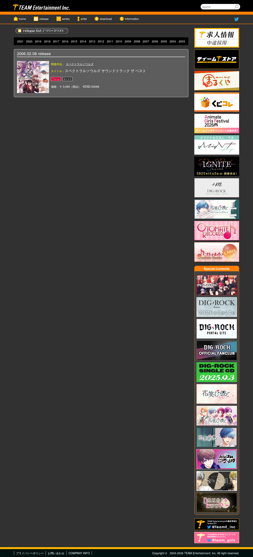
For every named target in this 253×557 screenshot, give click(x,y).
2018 (47, 41)
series (66, 19)
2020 (29, 41)
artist (84, 19)
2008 (137, 41)
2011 (110, 41)
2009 (128, 41)
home (22, 19)
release (44, 19)
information (132, 19)
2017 (56, 41)
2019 (38, 41)
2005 (164, 41)
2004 (173, 41)
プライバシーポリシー (30, 553)
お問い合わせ (56, 553)
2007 (146, 41)
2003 (182, 41)
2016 (65, 41)
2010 (119, 41)
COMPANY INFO (79, 553)
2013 (92, 41)
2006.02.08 (27, 53)
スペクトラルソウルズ (79, 64)
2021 (20, 41)
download (106, 19)
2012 (101, 41)
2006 (155, 41)
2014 (83, 41)
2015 (74, 41)
